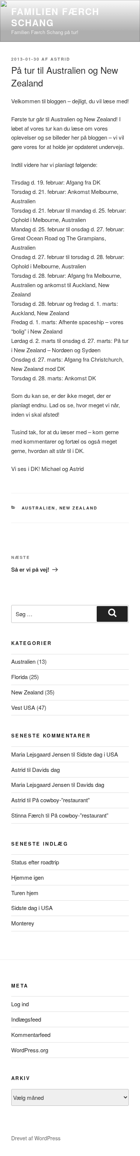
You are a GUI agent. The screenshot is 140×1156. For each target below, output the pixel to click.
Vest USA (23, 707)
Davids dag (46, 769)
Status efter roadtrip (35, 862)
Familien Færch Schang (55, 17)
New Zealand (78, 508)
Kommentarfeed (30, 1034)
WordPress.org (29, 1050)
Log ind (20, 1004)
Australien (39, 508)
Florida (19, 677)
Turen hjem (24, 893)
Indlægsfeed (26, 1019)
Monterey (22, 923)
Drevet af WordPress (35, 1138)
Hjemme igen (27, 877)
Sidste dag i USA (97, 754)
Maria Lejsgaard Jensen (40, 754)
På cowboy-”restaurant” (61, 800)
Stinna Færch (27, 815)
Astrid (60, 59)
